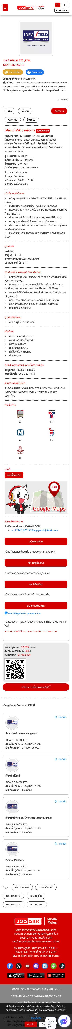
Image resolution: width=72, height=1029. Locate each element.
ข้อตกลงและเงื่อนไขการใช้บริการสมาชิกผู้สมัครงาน (36, 1002)
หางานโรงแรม (36, 904)
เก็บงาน (25, 111)
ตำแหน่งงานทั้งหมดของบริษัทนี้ (36, 687)
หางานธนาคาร (13, 904)
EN (65, 5)
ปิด (43, 1024)
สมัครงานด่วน (36, 541)
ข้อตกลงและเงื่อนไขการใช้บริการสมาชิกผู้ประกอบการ (36, 996)
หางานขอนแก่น (13, 896)
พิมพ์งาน (12, 120)
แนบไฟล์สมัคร (36, 584)
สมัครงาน (59, 111)
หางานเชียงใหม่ (46, 887)
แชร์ (10, 111)
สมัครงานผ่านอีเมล (36, 606)
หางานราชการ (22, 887)
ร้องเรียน (31, 120)
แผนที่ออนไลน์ (13, 475)
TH (57, 5)
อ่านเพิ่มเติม (36, 1018)
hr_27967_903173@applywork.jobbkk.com (35, 530)
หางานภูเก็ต (36, 896)
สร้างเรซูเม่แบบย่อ (36, 563)
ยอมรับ (30, 1024)
